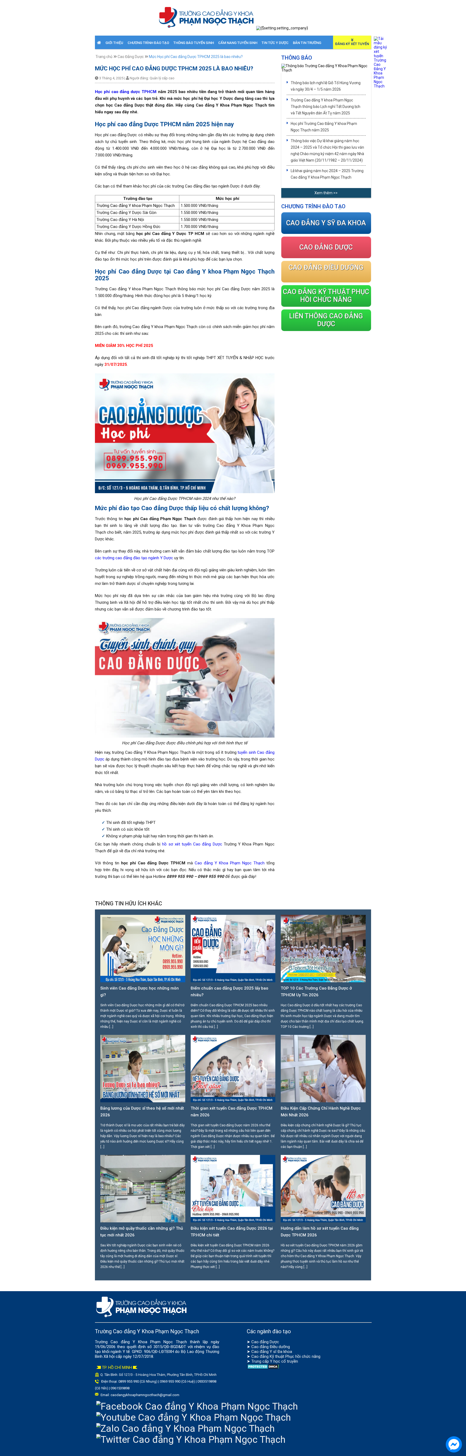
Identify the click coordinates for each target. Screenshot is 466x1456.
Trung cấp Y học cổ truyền (274, 1361)
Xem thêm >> (326, 193)
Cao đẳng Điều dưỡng (270, 1346)
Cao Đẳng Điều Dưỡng (326, 267)
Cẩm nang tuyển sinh (237, 43)
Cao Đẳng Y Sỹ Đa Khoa (326, 223)
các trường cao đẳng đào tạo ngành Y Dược (134, 557)
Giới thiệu (114, 43)
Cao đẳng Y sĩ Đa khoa (271, 1351)
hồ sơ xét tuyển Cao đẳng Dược (192, 844)
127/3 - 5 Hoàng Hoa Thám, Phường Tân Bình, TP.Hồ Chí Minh (170, 1375)
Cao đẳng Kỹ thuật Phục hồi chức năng (285, 1356)
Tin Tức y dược (275, 43)
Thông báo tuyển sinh (193, 43)
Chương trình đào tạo (148, 43)
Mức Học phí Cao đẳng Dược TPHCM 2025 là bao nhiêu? (196, 56)
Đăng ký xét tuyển (352, 44)
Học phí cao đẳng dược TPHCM (125, 91)
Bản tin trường (307, 43)
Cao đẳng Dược (265, 1341)
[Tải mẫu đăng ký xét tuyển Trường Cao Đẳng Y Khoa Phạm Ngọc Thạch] (380, 86)
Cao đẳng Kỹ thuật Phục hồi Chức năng (326, 296)
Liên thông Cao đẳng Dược (326, 320)
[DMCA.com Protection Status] (263, 1368)
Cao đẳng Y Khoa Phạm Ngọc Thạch (230, 863)
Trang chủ (103, 56)
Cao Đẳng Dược (131, 56)
